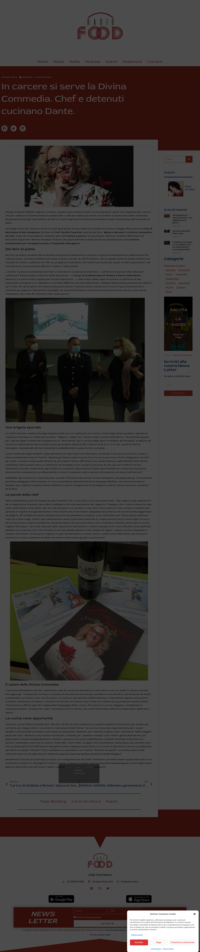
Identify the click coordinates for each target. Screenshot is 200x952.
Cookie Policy (156, 949)
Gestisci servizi (137, 935)
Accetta (139, 942)
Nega (158, 942)
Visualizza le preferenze (182, 942)
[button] (194, 914)
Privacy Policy (168, 949)
